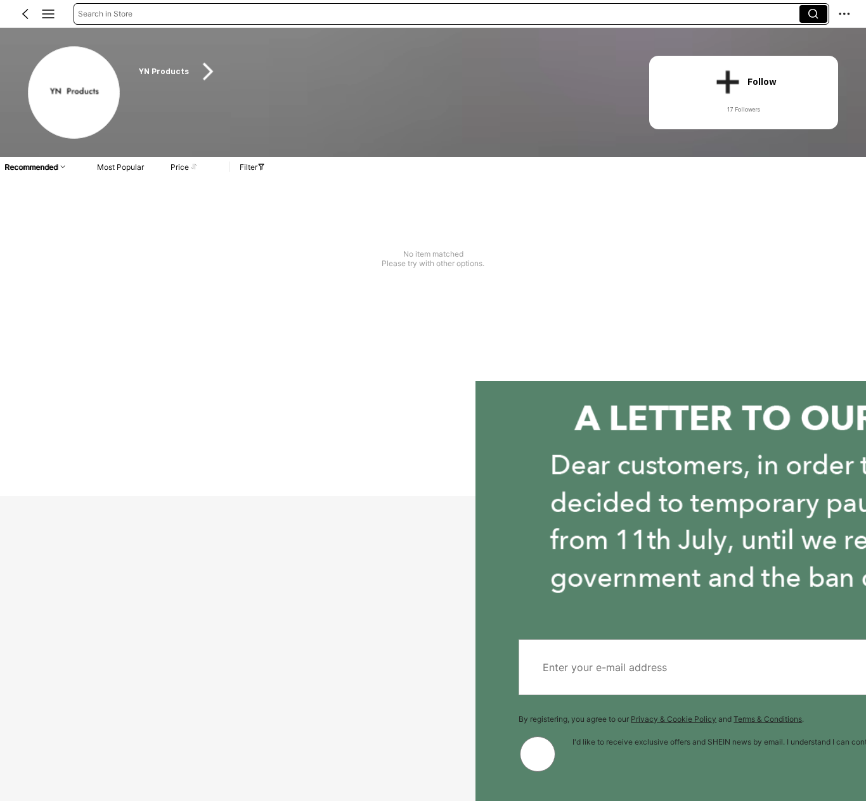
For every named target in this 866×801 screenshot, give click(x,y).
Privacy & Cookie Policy (198, 719)
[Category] (48, 14)
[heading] (380, 72)
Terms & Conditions (292, 719)
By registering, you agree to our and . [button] (185, 719)
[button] (25, 14)
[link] (75, 93)
